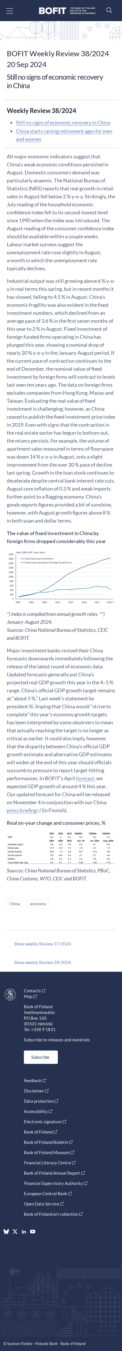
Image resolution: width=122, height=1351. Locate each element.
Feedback (32, 1080)
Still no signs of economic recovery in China (63, 122)
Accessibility (36, 1111)
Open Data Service (41, 1203)
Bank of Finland (38, 1131)
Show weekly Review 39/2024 (42, 962)
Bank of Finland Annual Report (52, 1172)
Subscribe (40, 1057)
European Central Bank (45, 1193)
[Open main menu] (14, 11)
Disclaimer (34, 1090)
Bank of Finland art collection (51, 1214)
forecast (85, 778)
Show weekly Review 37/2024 (42, 943)
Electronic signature (43, 1121)
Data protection (39, 1101)
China (14, 903)
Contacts (32, 990)
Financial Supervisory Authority (53, 1183)
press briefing (22, 810)
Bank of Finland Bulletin (46, 1142)
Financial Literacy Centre (47, 1162)
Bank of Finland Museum (47, 1152)
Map (28, 996)
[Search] (107, 10)
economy (38, 903)
